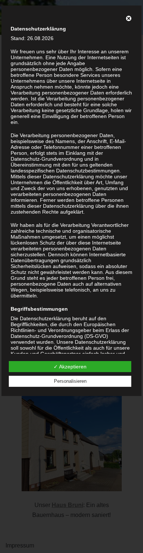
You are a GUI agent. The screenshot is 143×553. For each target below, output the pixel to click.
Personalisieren (70, 381)
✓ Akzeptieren (70, 367)
